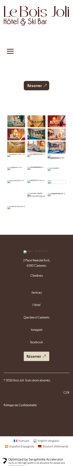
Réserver (34, 85)
